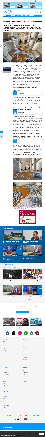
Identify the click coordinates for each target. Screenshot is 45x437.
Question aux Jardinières (6, 379)
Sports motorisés (25, 355)
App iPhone (31, 333)
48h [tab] (4, 267)
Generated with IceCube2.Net (13, 428)
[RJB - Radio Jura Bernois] (18, 415)
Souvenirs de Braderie (7, 280)
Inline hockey (25, 357)
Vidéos (21, 15)
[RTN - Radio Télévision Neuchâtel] (27, 415)
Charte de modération (6, 405)
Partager (5, 67)
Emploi (24, 379)
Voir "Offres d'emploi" (38, 322)
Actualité (5, 15)
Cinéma (24, 370)
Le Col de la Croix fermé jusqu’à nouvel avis (11, 242)
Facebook (7, 333)
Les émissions (5, 368)
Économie (4, 346)
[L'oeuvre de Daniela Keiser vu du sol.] (27, 169)
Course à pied (25, 359)
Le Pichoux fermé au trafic (29, 257)
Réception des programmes (7, 394)
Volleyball (24, 346)
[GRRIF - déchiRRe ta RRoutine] (18, 419)
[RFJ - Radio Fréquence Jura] (36, 415)
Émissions (13, 15)
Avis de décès (25, 381)
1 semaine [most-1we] (9, 267)
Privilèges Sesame (25, 372)
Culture (4, 348)
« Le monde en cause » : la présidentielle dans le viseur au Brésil (32, 281)
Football (24, 341)
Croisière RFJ (31, 15)
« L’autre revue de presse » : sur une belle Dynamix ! (12, 257)
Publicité (4, 398)
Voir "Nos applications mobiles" (24, 322)
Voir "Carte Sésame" (11, 322)
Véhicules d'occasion (26, 368)
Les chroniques (5, 370)
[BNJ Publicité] (9, 415)
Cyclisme (24, 348)
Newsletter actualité (5, 355)
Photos (18, 15)
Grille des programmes (6, 374)
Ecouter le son (21, 93)
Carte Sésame (5, 396)
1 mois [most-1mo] (15, 267)
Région (12, 18)
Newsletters (26, 333)
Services (26, 15)
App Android (37, 333)
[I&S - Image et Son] (27, 419)
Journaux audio (5, 350)
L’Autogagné (4, 381)
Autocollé (4, 383)
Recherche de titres (5, 372)
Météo (24, 374)
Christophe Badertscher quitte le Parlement (30, 242)
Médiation (4, 403)
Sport (9, 15)
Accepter (41, 434)
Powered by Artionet (6, 428)
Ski (23, 350)
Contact (4, 407)
